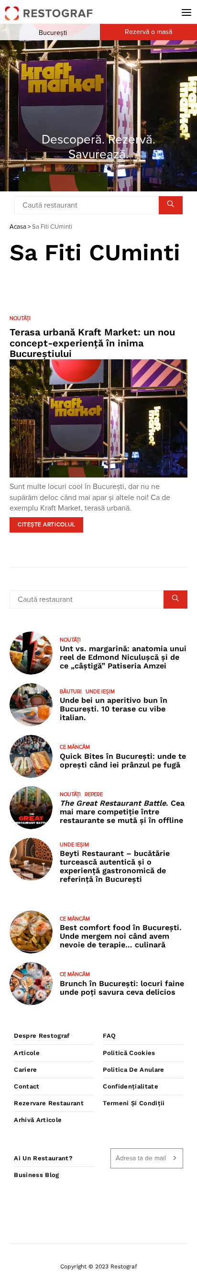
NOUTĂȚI (20, 318)
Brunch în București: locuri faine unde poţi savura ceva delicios (122, 988)
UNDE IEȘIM (100, 691)
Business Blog (36, 1174)
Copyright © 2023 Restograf (98, 1266)
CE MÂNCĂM (75, 747)
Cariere (25, 1069)
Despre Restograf (41, 1035)
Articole (27, 1052)
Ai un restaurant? (43, 1158)
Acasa (18, 227)
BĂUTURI (71, 691)
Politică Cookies (129, 1052)
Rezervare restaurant (49, 1103)
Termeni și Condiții (133, 1103)
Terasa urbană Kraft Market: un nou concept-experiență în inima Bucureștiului (92, 342)
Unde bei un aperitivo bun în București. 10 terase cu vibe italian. (113, 709)
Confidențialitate (130, 1086)
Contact (26, 1086)
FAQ (109, 1035)
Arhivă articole (38, 1119)
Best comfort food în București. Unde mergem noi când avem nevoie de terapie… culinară (121, 936)
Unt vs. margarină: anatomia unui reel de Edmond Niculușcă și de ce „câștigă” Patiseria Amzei (123, 657)
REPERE (94, 794)
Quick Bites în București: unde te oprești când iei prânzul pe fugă (123, 760)
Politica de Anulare (133, 1069)
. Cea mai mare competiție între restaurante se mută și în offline (122, 812)
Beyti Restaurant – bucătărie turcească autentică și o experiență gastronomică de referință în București (115, 866)
